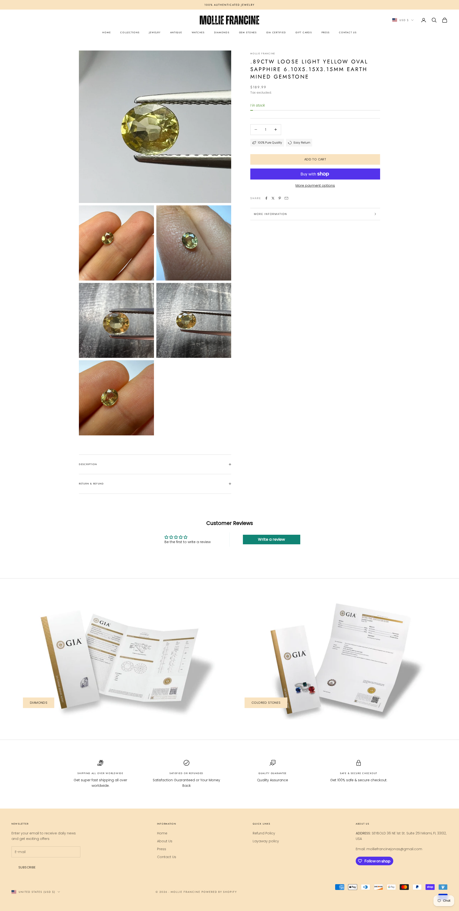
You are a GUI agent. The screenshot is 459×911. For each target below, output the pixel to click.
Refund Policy (264, 833)
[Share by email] (286, 198)
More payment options (315, 185)
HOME (106, 32)
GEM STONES (248, 32)
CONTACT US (347, 32)
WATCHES (198, 32)
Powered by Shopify (219, 892)
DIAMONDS (222, 32)
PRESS (326, 32)
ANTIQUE (176, 32)
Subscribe (27, 867)
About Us (164, 841)
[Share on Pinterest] (280, 198)
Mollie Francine (262, 53)
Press (161, 849)
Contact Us (166, 857)
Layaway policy (266, 841)
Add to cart (315, 159)
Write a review (271, 539)
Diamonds (38, 702)
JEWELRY (154, 32)
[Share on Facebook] (266, 198)
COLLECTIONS (129, 32)
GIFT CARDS (303, 32)
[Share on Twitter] (273, 198)
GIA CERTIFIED (276, 32)
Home (162, 833)
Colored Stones (265, 702)
